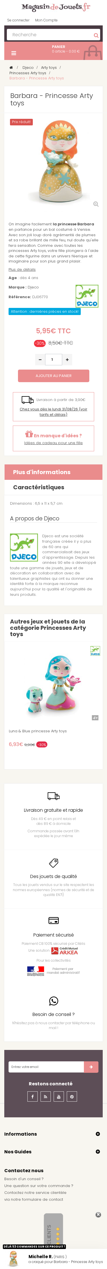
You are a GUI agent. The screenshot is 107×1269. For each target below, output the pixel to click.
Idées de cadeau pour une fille (53, 443)
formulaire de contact (42, 1199)
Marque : (18, 287)
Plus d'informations (41, 472)
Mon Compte (46, 20)
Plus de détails (22, 269)
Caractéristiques (38, 487)
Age (13, 277)
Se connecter (18, 20)
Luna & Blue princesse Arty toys (38, 731)
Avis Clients (49, 1240)
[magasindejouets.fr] (53, 7)
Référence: (20, 297)
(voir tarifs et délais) (53, 411)
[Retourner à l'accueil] (11, 67)
